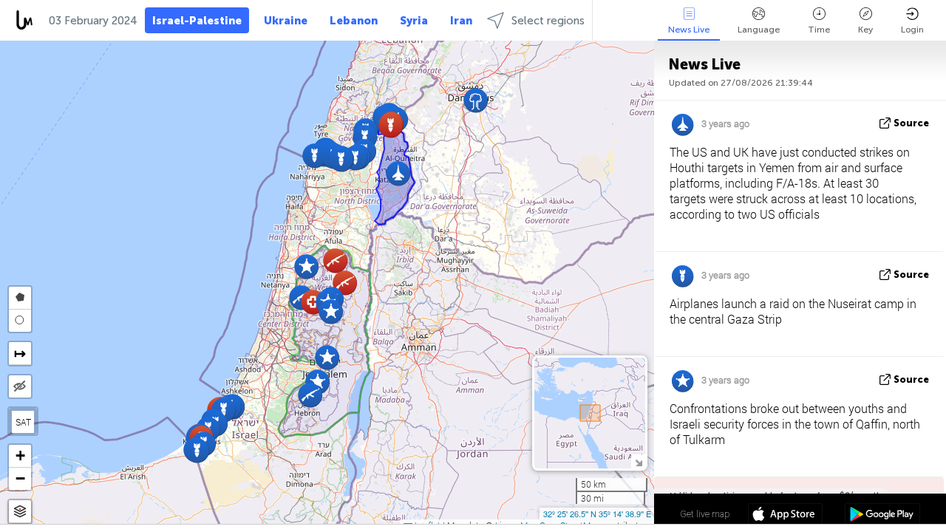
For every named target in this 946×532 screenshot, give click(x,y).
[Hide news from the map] (20, 386)
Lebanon (354, 20)
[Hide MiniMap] (638, 461)
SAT (23, 422)
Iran (461, 20)
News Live (689, 29)
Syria (414, 20)
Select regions (548, 20)
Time (819, 29)
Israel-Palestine (197, 20)
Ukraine (285, 20)
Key (865, 29)
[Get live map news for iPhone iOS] (785, 515)
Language (759, 29)
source (911, 123)
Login (912, 29)
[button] (335, 260)
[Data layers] (20, 511)
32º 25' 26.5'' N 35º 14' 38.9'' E (597, 513)
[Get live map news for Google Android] (882, 515)
